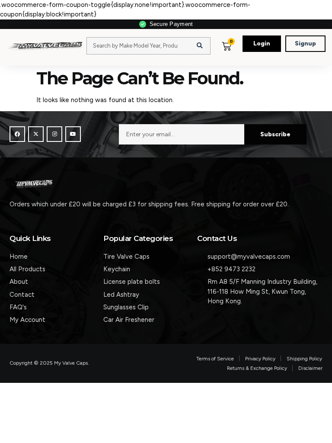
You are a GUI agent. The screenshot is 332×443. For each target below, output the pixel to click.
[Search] (199, 46)
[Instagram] (54, 134)
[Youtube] (73, 134)
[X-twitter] (36, 134)
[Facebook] (17, 134)
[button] (241, 54)
